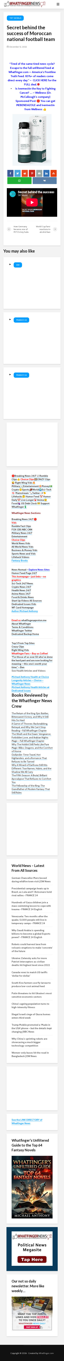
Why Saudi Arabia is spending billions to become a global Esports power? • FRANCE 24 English (31, 934)
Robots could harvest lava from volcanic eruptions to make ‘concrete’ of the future (32, 948)
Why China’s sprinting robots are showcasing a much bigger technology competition (29, 1042)
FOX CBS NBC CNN (22, 529)
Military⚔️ (17, 486)
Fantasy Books (20, 560)
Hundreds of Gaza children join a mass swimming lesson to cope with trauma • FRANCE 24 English (31, 906)
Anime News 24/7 (21, 593)
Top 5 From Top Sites (23, 643)
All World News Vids (22, 546)
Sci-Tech (46, 489)
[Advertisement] (32, 444)
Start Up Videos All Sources (27, 600)
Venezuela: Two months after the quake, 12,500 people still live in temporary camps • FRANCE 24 (30, 920)
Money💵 (47, 486)
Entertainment (19, 536)
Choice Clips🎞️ (28, 479)
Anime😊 (42, 499)
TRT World (15, 18)
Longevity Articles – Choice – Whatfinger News (27, 682)
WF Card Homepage (23, 607)
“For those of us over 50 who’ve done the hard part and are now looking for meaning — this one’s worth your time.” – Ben (32, 662)
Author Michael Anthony (25, 611)
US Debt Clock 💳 (30, 503)
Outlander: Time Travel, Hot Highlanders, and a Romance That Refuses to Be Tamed (29, 758)
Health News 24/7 (21, 590)
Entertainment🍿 (32, 486)
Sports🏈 (27, 489)
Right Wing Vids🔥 (25, 482)
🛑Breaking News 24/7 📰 (26, 475)
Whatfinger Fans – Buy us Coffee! (30, 653)
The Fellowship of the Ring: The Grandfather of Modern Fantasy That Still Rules (31, 789)
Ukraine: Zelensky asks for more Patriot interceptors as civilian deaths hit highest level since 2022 (31, 962)
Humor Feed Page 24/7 (24, 573)
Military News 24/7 (22, 533)
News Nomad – (31, 569)
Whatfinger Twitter (22, 630)
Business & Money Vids (24, 550)
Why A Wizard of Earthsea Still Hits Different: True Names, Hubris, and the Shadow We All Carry (31, 768)
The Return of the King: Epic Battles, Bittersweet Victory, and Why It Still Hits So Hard (30, 717)
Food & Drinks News (23, 597)
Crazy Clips (18, 646)
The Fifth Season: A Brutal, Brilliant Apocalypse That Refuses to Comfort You (31, 779)
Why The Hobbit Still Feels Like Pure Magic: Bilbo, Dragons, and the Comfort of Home (32, 748)
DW (17, 265)
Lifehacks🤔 (18, 496)
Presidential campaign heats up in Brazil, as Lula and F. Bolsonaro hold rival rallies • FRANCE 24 (32, 892)
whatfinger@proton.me (29, 620)
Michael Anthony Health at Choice (30, 676)
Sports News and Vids (24, 553)
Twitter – (37, 493)
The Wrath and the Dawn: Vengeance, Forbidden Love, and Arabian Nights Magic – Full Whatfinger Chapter (31, 737)
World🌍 (37, 489)
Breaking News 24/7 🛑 (24, 519)
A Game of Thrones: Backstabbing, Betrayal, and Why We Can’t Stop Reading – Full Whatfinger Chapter (30, 727)
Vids (14, 522)
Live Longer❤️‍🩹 (29, 499)
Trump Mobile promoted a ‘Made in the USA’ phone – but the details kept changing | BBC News (32, 1028)
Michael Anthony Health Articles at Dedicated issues (30, 689)
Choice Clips (18, 539)
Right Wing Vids (20, 650)
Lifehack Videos (20, 557)
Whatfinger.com (46, 1353)
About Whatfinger (21, 623)
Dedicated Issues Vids (24, 604)
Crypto (15, 489)
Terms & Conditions (22, 627)
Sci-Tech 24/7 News (22, 583)
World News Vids (21, 543)
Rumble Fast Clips (21, 526)
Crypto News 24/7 (21, 586)
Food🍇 (16, 503)
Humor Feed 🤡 (34, 496)
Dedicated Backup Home (25, 634)
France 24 (21, 320)
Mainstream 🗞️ (24, 493)
